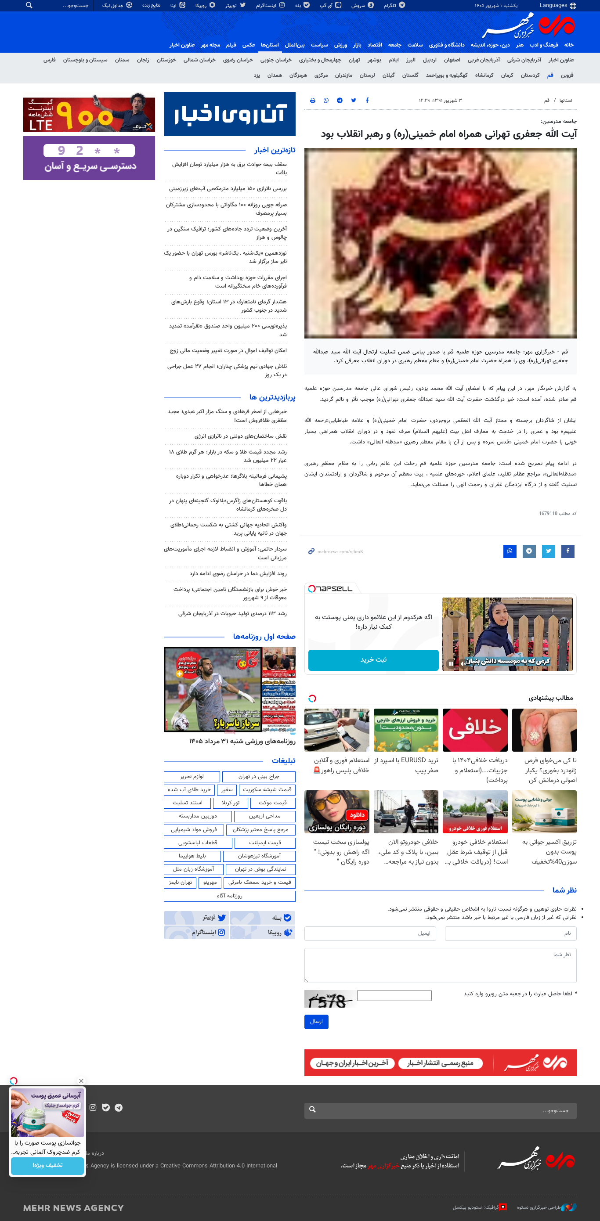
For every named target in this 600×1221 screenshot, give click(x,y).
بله (298, 6)
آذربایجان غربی (484, 60)
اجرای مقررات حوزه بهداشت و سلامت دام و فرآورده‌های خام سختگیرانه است (238, 282)
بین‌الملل (295, 45)
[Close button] (81, 1081)
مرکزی (321, 75)
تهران (354, 60)
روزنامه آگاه (229, 896)
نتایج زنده (152, 5)
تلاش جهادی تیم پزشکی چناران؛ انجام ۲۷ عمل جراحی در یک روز (227, 370)
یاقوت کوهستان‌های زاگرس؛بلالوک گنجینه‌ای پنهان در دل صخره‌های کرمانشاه (228, 505)
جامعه (394, 45)
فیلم (231, 45)
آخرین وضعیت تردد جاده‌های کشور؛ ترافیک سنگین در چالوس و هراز (227, 233)
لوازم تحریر (192, 776)
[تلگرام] (118, 1108)
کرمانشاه (484, 75)
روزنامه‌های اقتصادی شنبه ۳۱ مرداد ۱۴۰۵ (240, 741)
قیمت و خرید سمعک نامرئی (259, 882)
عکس (248, 45)
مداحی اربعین (265, 816)
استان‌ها (270, 45)
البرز (411, 60)
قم (550, 75)
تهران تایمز (180, 882)
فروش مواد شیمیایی (194, 829)
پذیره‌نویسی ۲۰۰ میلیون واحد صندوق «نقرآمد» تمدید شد (228, 330)
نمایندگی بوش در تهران (260, 869)
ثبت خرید (374, 660)
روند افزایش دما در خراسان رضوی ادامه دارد (238, 573)
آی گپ (327, 6)
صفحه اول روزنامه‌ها (264, 637)
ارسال (316, 1021)
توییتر (231, 6)
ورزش (340, 45)
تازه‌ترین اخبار (275, 150)
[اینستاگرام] (92, 1108)
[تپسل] (311, 588)
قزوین (567, 75)
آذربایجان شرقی (524, 60)
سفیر (227, 789)
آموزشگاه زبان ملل (193, 869)
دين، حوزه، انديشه (490, 45)
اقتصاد (375, 45)
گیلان (389, 75)
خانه (569, 45)
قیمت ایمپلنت (265, 843)
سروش (358, 6)
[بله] (105, 1108)
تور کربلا (230, 803)
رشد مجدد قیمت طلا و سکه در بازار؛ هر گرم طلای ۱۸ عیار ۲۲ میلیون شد (228, 456)
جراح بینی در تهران (259, 776)
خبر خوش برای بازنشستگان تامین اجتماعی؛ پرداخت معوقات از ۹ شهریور (230, 593)
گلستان (410, 75)
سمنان (122, 60)
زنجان (143, 60)
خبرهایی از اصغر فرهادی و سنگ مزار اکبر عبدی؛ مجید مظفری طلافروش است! (227, 416)
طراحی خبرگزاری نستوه (539, 1207)
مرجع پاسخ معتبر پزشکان (261, 829)
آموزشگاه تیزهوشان (259, 856)
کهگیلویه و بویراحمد (447, 75)
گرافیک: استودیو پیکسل (476, 1207)
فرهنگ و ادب (544, 45)
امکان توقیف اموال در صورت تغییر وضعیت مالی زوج (228, 350)
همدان (274, 75)
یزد (257, 75)
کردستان (530, 75)
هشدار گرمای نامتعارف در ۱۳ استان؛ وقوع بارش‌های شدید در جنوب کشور (229, 306)
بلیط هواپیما (192, 856)
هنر (520, 45)
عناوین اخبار (561, 60)
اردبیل (430, 60)
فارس (49, 60)
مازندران (343, 75)
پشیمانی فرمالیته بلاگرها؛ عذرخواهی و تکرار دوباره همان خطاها (231, 480)
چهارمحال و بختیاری (320, 60)
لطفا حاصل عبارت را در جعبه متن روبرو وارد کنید (520, 994)
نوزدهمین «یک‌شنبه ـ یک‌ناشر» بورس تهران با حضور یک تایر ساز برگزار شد (225, 257)
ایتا (174, 6)
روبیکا (201, 6)
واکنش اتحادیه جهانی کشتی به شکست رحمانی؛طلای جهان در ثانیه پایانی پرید (228, 529)
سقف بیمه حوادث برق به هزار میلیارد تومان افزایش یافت (229, 168)
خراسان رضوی (238, 60)
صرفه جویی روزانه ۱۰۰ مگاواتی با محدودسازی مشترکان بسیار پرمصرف (226, 209)
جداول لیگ (113, 6)
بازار (357, 45)
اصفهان (452, 60)
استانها (566, 100)
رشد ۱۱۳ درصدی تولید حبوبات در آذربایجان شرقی (232, 613)
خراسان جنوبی (276, 60)
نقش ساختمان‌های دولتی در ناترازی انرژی (241, 436)
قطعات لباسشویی (197, 843)
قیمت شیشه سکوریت (267, 789)
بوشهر (374, 60)
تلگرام (391, 6)
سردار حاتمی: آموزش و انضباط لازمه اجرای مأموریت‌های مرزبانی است (225, 553)
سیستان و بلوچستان (85, 60)
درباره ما (95, 1153)
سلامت (415, 45)
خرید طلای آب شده (189, 789)
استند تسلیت (187, 803)
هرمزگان (298, 75)
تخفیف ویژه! (48, 1166)
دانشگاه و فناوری (447, 45)
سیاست (319, 45)
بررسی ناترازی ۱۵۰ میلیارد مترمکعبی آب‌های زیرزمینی (228, 188)
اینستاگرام (267, 6)
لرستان (367, 75)
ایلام (394, 60)
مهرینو (210, 882)
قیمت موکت (273, 803)
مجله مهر (210, 45)
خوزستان (166, 60)
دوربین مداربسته (198, 816)
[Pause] (451, 664)
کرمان (507, 75)
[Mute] (463, 664)
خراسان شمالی (200, 60)
